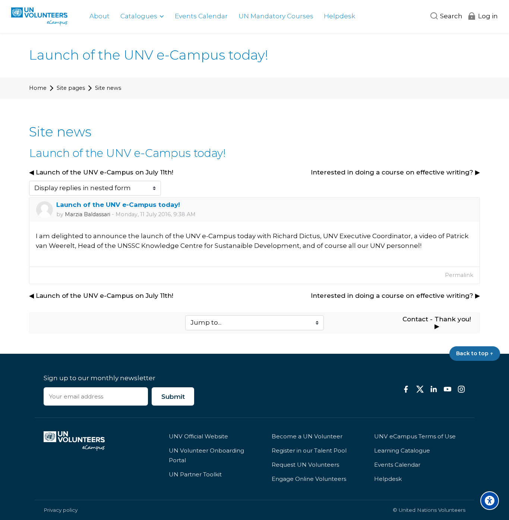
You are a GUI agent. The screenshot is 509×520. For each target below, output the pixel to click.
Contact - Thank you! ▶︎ (437, 323)
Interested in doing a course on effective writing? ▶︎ (395, 172)
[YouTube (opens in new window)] (447, 389)
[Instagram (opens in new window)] (461, 389)
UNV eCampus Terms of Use (415, 436)
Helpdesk (388, 478)
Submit (173, 396)
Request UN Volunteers (305, 464)
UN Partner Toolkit (195, 474)
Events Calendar (397, 464)
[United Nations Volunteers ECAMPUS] (39, 16)
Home (38, 88)
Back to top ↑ (474, 353)
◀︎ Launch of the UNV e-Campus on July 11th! (101, 172)
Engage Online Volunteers (309, 478)
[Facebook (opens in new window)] (406, 389)
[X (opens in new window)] (420, 389)
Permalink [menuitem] (459, 275)
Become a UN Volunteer (307, 436)
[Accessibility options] (489, 500)
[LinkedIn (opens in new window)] (434, 389)
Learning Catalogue (402, 450)
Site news (108, 88)
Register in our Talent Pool (309, 450)
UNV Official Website (198, 436)
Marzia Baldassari (87, 214)
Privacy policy (61, 510)
